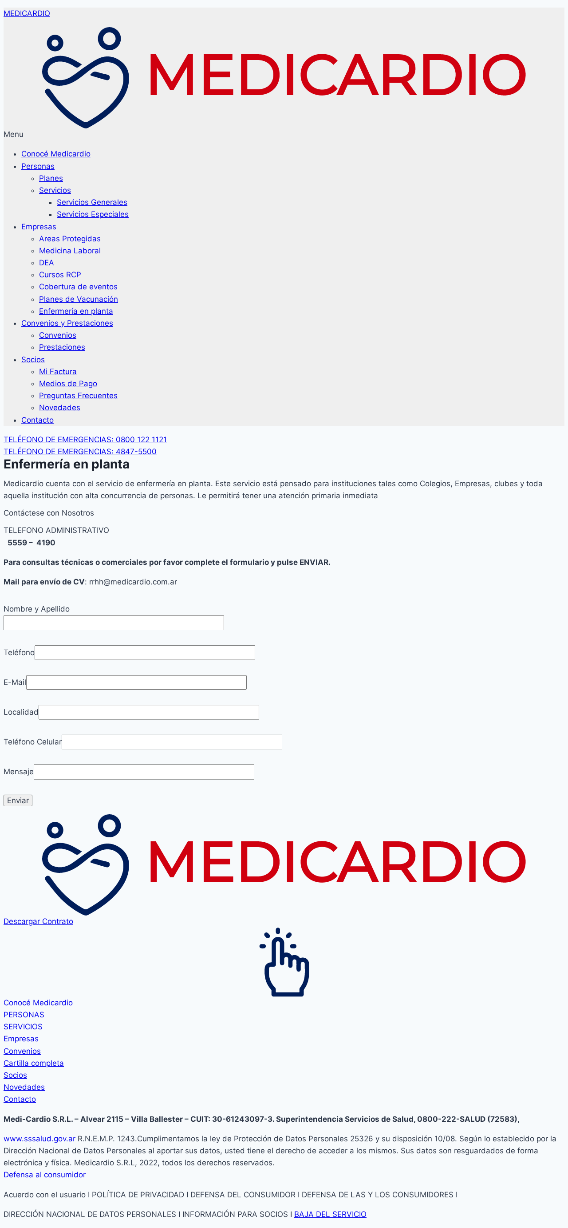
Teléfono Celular (33, 741)
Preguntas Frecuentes (78, 395)
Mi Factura (58, 371)
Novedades (59, 407)
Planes (51, 178)
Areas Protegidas (70, 238)
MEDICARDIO (27, 13)
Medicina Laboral (70, 250)
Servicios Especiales (93, 214)
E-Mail (15, 682)
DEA (46, 262)
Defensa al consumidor (45, 1174)
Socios (33, 359)
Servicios (55, 190)
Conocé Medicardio (56, 153)
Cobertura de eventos (78, 286)
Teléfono (19, 652)
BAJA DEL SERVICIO (330, 1214)
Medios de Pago (68, 383)
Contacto (37, 420)
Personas (38, 166)
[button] (284, 134)
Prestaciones (62, 347)
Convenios (57, 335)
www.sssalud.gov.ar (39, 1138)
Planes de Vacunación (78, 299)
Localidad (21, 712)
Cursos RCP (60, 274)
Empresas (38, 226)
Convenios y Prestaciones (67, 323)
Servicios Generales (92, 202)
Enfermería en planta (76, 311)
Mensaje (19, 771)
